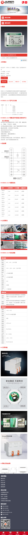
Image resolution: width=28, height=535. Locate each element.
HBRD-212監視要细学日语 (11, 57)
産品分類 (11, 81)
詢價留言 (5, 78)
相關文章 (17, 81)
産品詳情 (4, 81)
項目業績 (24, 81)
